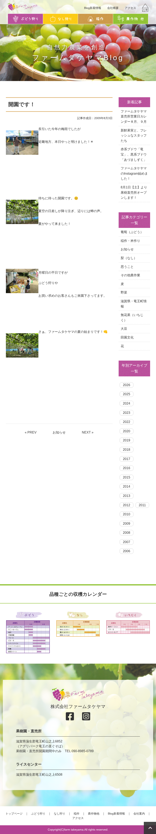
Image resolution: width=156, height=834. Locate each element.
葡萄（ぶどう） (132, 232)
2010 (126, 514)
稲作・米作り (130, 240)
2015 (126, 477)
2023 (126, 412)
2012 (126, 505)
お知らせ (59, 432)
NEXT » (87, 432)
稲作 (76, 813)
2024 (126, 403)
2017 (126, 459)
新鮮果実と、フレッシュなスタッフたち (134, 135)
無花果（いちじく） (132, 317)
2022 (126, 422)
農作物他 (93, 813)
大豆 (124, 328)
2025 (126, 394)
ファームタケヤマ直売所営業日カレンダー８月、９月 (134, 116)
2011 (142, 505)
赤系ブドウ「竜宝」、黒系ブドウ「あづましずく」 (134, 154)
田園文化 (127, 337)
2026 (126, 385)
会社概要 (113, 8)
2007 (126, 542)
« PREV (31, 432)
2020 (126, 431)
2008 (126, 532)
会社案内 (139, 813)
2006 (126, 551)
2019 (126, 440)
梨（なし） (129, 258)
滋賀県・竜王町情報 (134, 303)
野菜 (124, 292)
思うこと (127, 266)
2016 (126, 468)
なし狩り (59, 813)
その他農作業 (130, 275)
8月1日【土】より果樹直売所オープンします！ (134, 192)
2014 (126, 486)
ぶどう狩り (38, 813)
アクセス (130, 8)
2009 (126, 523)
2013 (126, 496)
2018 (126, 449)
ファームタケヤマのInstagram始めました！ (134, 173)
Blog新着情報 (92, 8)
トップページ (14, 813)
